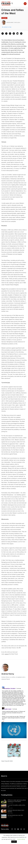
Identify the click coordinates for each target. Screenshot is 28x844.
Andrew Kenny (7, 674)
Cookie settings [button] (21, 839)
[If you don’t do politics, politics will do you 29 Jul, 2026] (3, 806)
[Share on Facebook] (2, 33)
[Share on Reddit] (21, 33)
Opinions (4, 18)
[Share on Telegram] (17, 33)
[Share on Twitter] (6, 33)
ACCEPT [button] (14, 841)
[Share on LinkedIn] (10, 33)
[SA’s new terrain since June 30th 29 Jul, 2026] (3, 816)
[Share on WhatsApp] (14, 33)
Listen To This (7, 27)
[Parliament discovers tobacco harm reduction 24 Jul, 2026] (3, 810)
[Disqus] (14, 704)
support (7, 654)
